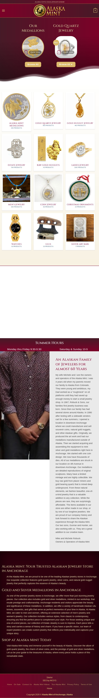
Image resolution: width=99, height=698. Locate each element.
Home (9, 684)
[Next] (46, 47)
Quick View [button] (35, 52)
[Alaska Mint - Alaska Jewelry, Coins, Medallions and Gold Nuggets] (49, 10)
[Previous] (19, 47)
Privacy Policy (73, 684)
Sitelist (49, 677)
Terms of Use (86, 684)
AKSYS (53, 680)
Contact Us (27, 684)
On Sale (17, 684)
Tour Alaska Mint (58, 684)
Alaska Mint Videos (42, 684)
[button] (3, 10)
